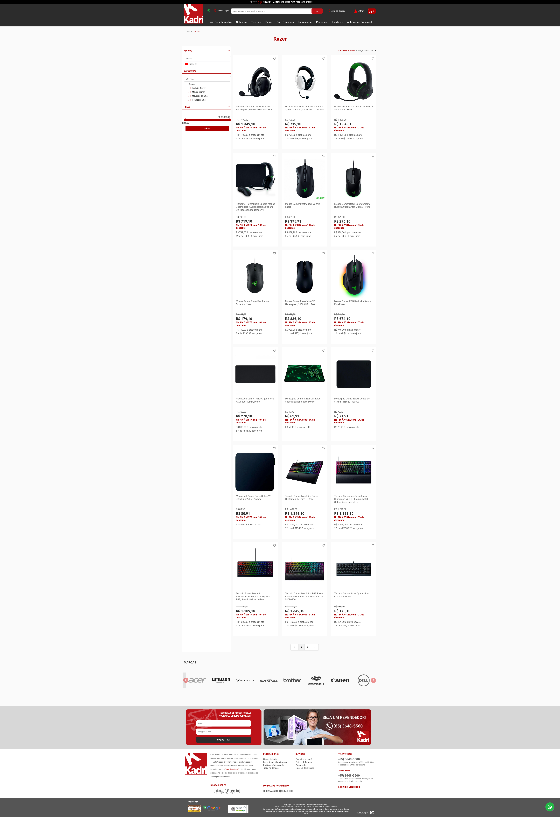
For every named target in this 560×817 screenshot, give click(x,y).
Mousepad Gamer (200, 96)
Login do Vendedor (349, 787)
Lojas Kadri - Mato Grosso (275, 762)
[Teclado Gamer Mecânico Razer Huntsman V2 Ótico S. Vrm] (304, 471)
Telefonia (256, 22)
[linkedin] (222, 793)
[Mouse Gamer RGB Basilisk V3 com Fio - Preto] (353, 276)
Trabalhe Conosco (271, 768)
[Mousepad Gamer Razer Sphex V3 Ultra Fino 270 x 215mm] (255, 471)
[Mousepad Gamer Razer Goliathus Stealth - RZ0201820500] (353, 374)
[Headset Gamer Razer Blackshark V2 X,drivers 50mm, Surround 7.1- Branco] (304, 82)
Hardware (337, 22)
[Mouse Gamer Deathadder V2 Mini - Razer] (304, 179)
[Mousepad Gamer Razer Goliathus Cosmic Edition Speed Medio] (304, 374)
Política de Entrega (303, 762)
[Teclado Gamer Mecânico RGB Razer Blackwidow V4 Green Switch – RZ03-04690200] (304, 569)
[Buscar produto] (317, 11)
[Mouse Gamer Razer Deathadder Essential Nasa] (255, 276)
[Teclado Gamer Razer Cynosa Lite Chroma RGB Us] (353, 569)
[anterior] (185, 680)
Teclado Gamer (199, 88)
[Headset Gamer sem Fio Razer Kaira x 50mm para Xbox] (353, 82)
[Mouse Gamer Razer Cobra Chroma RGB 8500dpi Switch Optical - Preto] (353, 179)
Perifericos (322, 22)
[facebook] (212, 793)
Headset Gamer (199, 100)
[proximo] (373, 680)
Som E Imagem (285, 22)
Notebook (241, 22)
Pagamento (300, 765)
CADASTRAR (223, 740)
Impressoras (305, 22)
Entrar (361, 11)
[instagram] (216, 793)
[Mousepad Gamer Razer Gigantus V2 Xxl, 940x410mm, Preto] (255, 374)
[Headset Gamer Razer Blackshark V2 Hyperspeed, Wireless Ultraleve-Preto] (255, 82)
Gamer (269, 22)
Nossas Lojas (223, 10)
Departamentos (223, 22)
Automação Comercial (359, 22)
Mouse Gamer (198, 92)
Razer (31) (193, 64)
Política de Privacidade (273, 765)
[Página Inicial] (193, 15)
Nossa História (270, 759)
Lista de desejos (338, 11)
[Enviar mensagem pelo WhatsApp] (549, 806)
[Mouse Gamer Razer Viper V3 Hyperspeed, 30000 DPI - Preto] (304, 276)
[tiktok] (227, 793)
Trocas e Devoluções (304, 768)
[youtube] (237, 793)
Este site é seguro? (303, 759)
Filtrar (207, 128)
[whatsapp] (208, 11)
